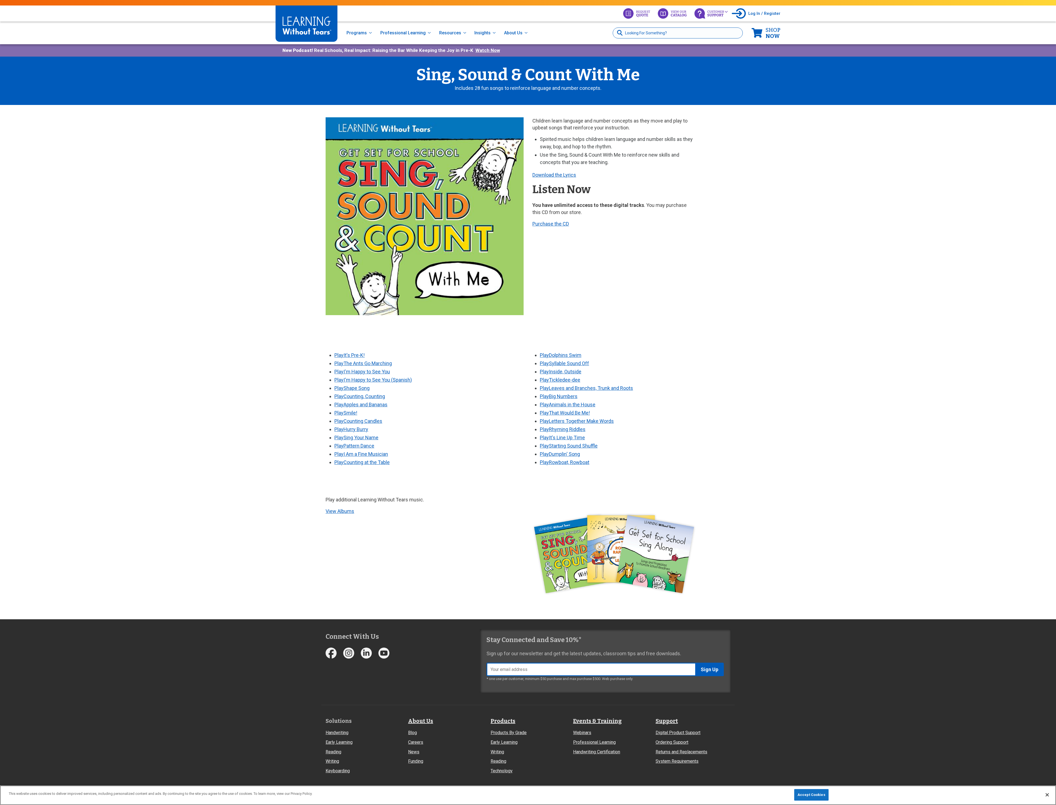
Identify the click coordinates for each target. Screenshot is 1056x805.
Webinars (582, 732)
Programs (356, 32)
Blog (412, 732)
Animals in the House (567, 404)
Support (667, 721)
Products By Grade (509, 732)
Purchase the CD (550, 224)
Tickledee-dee (560, 380)
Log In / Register (764, 13)
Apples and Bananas (360, 404)
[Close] (1047, 795)
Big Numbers (559, 396)
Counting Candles (358, 421)
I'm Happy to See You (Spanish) (373, 380)
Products (503, 721)
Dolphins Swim (560, 355)
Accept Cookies (811, 795)
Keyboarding (338, 770)
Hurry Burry (351, 429)
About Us (513, 32)
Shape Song (352, 388)
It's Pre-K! (349, 355)
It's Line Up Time (562, 437)
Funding (415, 761)
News (413, 751)
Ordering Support (672, 742)
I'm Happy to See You (362, 371)
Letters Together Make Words (577, 421)
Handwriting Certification (596, 751)
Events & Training (597, 721)
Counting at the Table (362, 462)
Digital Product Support (678, 732)
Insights (482, 32)
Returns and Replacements (681, 751)
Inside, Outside (560, 371)
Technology (502, 770)
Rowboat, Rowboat (564, 462)
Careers (415, 742)
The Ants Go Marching (363, 363)
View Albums (340, 511)
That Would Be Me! (565, 413)
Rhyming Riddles (562, 429)
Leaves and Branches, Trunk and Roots (586, 388)
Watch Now (487, 50)
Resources (450, 32)
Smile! (345, 413)
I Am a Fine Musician (361, 454)
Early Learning (339, 742)
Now (773, 33)
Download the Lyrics (554, 175)
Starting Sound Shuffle (569, 446)
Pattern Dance (354, 446)
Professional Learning (403, 32)
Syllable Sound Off (564, 363)
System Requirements (677, 761)
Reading (333, 751)
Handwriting (337, 732)
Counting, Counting (359, 396)
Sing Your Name (356, 437)
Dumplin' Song (560, 454)
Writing (332, 761)
